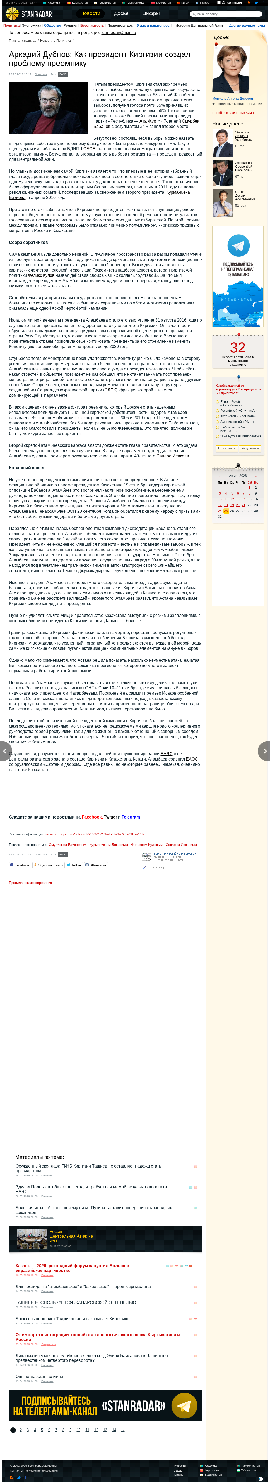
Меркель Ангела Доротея (232, 98)
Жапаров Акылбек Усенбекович (244, 136)
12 (96, 1430)
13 (105, 1430)
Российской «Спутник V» (238, 411)
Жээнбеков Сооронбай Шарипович (243, 166)
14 (114, 1430)
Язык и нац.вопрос (153, 25)
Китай (185, 2)
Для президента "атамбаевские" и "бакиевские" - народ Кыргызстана (83, 1286)
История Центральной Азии (199, 25)
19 (232, 505)
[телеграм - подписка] (238, 325)
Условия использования (42, 1470)
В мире (204, 2)
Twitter (110, 817)
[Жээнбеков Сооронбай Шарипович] (223, 185)
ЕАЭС (63, 74)
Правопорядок (120, 25)
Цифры (179, 1474)
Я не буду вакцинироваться (241, 436)
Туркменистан (135, 2)
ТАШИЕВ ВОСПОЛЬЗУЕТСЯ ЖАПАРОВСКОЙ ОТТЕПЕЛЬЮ (76, 1302)
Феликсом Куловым (147, 845)
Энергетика (48, 1344)
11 (87, 1430)
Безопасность (92, 25)
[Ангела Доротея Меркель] (231, 68)
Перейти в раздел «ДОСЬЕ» (233, 113)
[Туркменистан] (181, 1266)
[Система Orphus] (170, 869)
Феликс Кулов (41, 275)
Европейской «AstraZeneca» (231, 403)
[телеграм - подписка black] (105, 1419)
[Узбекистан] (186, 1266)
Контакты (16, 1470)
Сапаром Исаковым (181, 845)
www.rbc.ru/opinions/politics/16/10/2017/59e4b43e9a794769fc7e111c (95, 834)
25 (226, 511)
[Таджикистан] (176, 1266)
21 (243, 505)
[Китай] (190, 1266)
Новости (46, 40)
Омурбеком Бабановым (67, 845)
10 (78, 1430)
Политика (11, 25)
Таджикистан (107, 2)
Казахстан (54, 2)
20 (238, 505)
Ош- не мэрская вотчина (39, 1376)
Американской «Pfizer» (237, 422)
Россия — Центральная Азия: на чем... (71, 1236)
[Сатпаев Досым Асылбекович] (223, 215)
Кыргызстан (80, 2)
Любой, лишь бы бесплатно (232, 429)
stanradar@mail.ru (119, 32)
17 (220, 505)
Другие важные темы (247, 25)
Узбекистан (163, 2)
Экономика (31, 25)
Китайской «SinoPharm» (238, 416)
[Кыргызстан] (77, 73)
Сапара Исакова (172, 456)
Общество (52, 25)
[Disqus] (105, 953)
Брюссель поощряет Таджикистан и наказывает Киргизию (72, 1318)
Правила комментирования (30, 883)
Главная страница (22, 40)
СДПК (110, 390)
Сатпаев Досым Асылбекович (245, 195)
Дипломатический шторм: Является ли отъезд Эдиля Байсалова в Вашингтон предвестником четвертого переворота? (92, 1358)
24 (220, 511)
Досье (178, 1470)
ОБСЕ (89, 149)
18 (226, 505)
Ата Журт (148, 121)
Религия (71, 25)
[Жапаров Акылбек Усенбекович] (223, 156)
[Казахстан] (72, 73)
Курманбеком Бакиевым (108, 845)
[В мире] (195, 1266)
